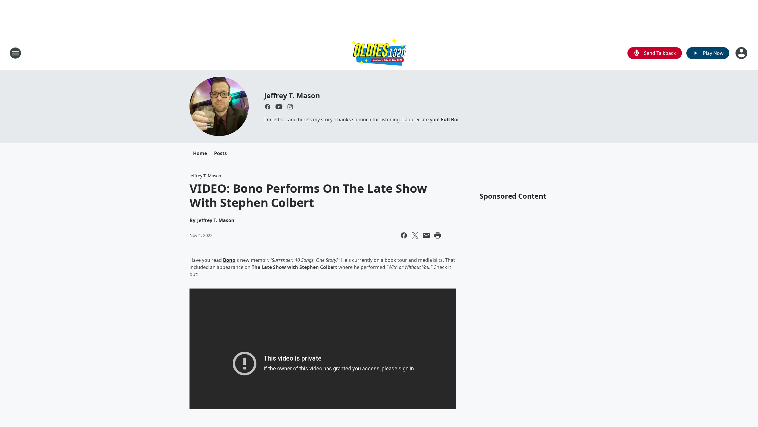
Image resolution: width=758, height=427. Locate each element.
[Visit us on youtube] (278, 106)
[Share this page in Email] (426, 235)
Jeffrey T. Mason (292, 95)
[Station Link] (379, 52)
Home (200, 153)
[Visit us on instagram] (290, 106)
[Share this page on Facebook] (404, 235)
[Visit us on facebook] (267, 106)
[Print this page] (437, 235)
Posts (220, 153)
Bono (229, 260)
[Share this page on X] (415, 235)
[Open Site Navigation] (15, 53)
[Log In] (742, 53)
